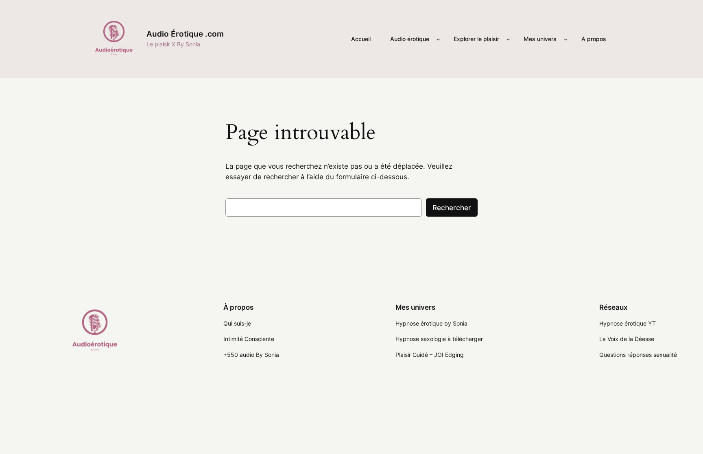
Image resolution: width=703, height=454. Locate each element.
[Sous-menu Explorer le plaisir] (508, 39)
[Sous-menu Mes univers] (566, 39)
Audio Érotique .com (185, 34)
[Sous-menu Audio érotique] (438, 39)
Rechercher (451, 208)
